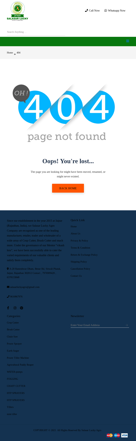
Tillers (10, 407)
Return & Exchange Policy (84, 255)
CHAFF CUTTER (16, 386)
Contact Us (76, 276)
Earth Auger (13, 350)
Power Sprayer (14, 343)
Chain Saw (12, 336)
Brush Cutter (13, 329)
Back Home (68, 188)
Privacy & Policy (79, 240)
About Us (75, 233)
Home (10, 52)
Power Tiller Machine (18, 358)
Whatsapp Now (116, 10)
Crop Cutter (13, 322)
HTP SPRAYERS (16, 393)
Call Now (94, 10)
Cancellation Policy (80, 269)
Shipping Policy (79, 261)
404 (18, 52)
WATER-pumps (14, 372)
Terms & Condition (80, 247)
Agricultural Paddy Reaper (20, 364)
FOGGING (12, 379)
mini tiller (12, 414)
